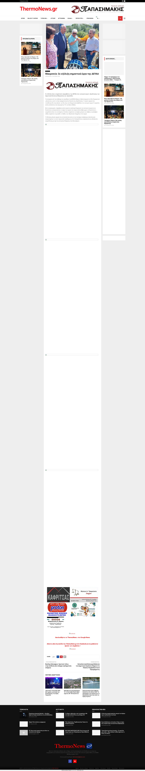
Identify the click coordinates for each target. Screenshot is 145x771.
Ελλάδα (70, 18)
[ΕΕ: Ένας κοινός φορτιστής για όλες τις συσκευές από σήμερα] (24, 732)
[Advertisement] (114, 182)
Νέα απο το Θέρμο (33, 18)
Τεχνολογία (24, 709)
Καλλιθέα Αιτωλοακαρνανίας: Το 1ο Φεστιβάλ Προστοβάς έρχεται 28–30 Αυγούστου (72, 692)
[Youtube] (75, 761)
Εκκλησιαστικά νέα (98, 709)
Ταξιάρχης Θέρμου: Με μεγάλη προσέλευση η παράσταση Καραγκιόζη (29, 80)
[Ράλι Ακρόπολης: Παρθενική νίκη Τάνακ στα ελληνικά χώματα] (60, 724)
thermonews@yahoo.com (79, 757)
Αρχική (23, 18)
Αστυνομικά (61, 18)
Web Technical (55, 768)
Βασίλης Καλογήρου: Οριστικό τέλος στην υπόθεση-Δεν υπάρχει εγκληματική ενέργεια (58, 665)
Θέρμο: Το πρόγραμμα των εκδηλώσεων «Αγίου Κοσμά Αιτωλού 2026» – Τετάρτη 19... (113, 78)
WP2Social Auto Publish (66, 770)
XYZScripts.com (80, 770)
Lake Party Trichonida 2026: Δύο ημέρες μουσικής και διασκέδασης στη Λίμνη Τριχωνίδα (52, 693)
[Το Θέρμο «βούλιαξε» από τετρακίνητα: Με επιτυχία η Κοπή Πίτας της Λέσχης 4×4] (60, 715)
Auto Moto (60, 709)
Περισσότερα (79, 18)
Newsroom (49, 76)
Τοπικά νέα (44, 18)
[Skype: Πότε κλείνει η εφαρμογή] (24, 724)
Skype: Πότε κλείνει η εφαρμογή (37, 722)
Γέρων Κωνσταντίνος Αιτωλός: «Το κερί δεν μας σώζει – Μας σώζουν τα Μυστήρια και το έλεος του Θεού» (113, 732)
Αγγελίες (53, 18)
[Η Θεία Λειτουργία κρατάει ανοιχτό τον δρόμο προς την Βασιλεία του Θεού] (96, 715)
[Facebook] (70, 761)
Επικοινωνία (90, 18)
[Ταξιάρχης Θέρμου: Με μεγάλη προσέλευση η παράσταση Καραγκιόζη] (31, 70)
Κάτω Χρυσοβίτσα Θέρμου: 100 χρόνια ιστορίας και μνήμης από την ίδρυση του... (30, 58)
